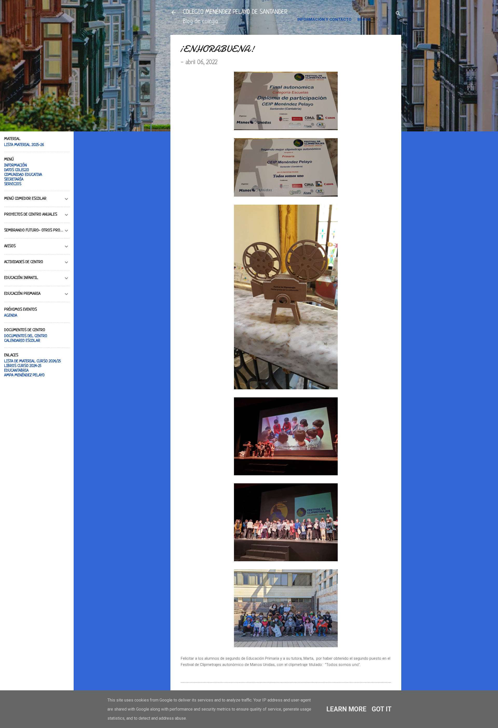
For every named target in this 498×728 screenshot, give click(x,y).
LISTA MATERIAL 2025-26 (24, 145)
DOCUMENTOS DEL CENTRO (25, 336)
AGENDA (10, 315)
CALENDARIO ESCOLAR (22, 341)
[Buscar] (398, 14)
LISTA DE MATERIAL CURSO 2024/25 (32, 361)
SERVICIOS (12, 184)
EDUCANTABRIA (16, 371)
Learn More (346, 709)
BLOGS (364, 19)
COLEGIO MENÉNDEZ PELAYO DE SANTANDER (235, 12)
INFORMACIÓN (15, 165)
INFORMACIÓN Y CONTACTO (324, 19)
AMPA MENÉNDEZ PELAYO (24, 375)
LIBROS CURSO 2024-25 (22, 366)
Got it (382, 709)
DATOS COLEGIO (16, 170)
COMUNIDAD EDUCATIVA (23, 175)
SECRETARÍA (13, 179)
